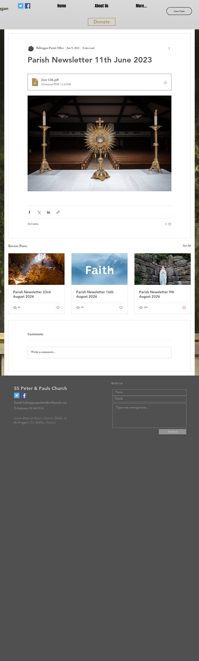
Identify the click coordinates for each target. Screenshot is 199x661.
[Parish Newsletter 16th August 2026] (100, 269)
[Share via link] (58, 212)
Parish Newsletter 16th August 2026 (94, 294)
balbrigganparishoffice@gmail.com (45, 403)
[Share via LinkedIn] (48, 212)
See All (187, 246)
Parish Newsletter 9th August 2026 (156, 294)
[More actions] (169, 48)
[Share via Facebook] (29, 212)
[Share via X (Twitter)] (39, 212)
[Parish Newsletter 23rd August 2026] (36, 269)
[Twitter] (20, 6)
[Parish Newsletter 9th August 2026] (162, 269)
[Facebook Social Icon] (27, 6)
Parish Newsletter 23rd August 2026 (32, 294)
